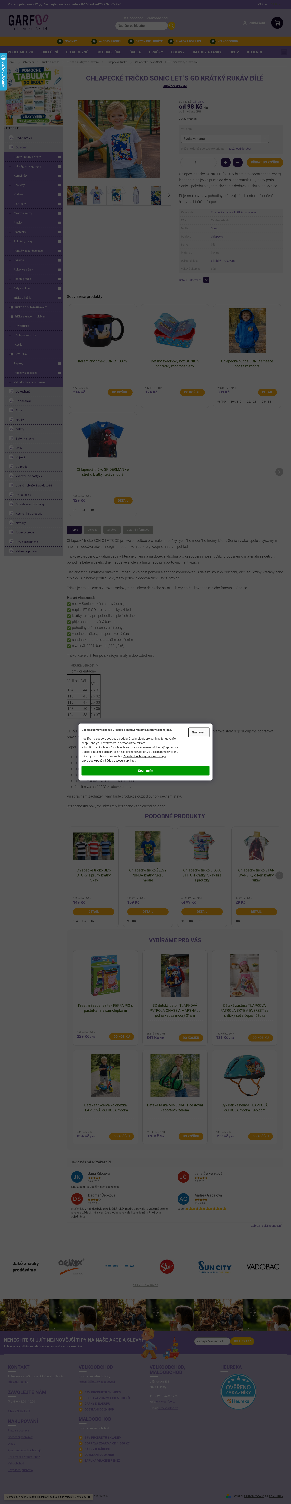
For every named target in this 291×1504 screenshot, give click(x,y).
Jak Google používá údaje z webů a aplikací (108, 760)
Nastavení (199, 732)
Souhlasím (145, 771)
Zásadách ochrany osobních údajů (144, 756)
